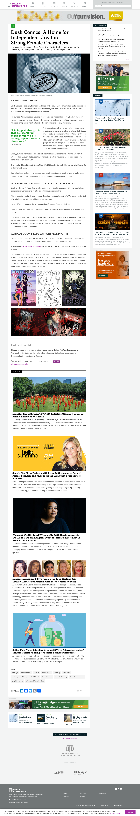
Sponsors (111, 3)
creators (66, 673)
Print (81, 691)
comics (36, 673)
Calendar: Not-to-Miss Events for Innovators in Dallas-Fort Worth (112, 29)
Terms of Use (104, 805)
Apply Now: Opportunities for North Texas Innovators (111, 35)
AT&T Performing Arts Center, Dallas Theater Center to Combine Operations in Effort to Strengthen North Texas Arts (112, 53)
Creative (43, 6)
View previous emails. (19, 364)
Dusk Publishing (61, 677)
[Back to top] (131, 802)
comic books (26, 673)
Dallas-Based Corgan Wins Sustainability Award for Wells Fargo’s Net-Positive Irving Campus (111, 46)
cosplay (57, 673)
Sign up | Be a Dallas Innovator (85, 805)
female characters (77, 677)
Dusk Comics (47, 677)
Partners (120, 3)
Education (54, 6)
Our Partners (102, 793)
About (104, 3)
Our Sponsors (102, 790)
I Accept (130, 812)
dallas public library (19, 677)
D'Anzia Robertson (20, 100)
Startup (85, 6)
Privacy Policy (118, 805)
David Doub (35, 677)
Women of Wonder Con (35, 681)
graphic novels (17, 681)
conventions (46, 673)
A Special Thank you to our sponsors (70, 734)
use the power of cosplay (31, 246)
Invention (74, 6)
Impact (64, 6)
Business (33, 6)
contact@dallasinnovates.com (18, 799)
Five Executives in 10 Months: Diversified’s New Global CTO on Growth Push (75, 720)
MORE (127, 59)
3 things (15, 673)
